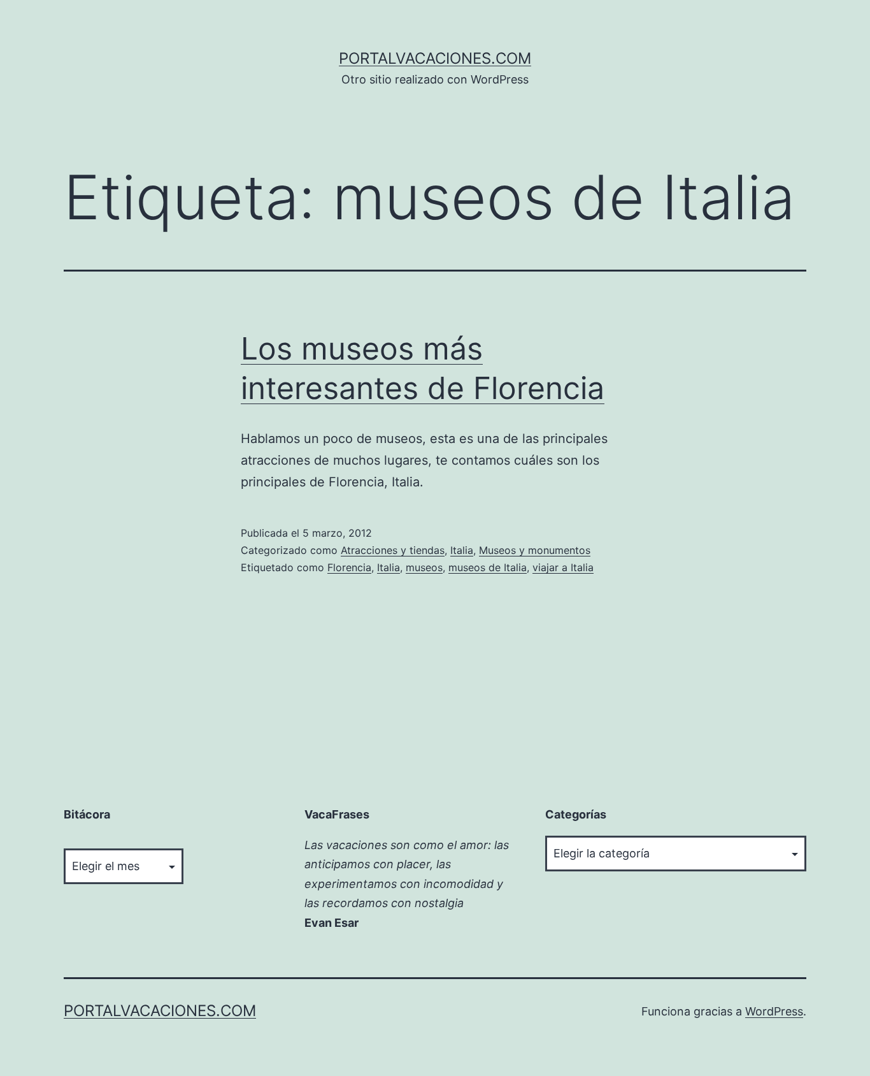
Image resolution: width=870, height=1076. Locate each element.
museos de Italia (487, 567)
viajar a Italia (563, 567)
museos (424, 567)
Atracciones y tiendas (393, 550)
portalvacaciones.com (435, 58)
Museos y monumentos (534, 550)
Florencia (349, 567)
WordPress (774, 1011)
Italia (461, 550)
